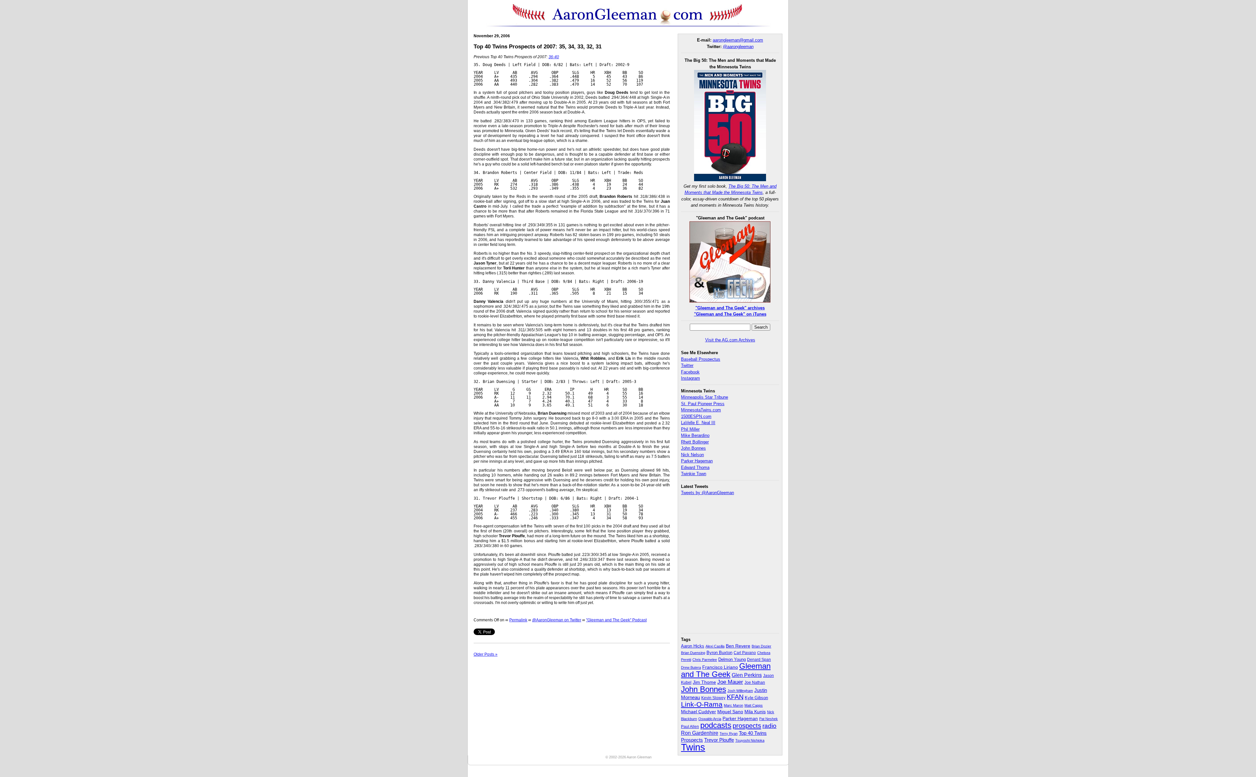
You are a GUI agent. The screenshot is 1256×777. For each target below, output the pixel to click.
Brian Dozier (761, 646)
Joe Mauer (730, 682)
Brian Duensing (693, 653)
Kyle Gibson (756, 697)
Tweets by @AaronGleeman (707, 492)
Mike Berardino (695, 435)
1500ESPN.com (696, 416)
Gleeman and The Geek (726, 670)
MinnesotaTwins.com (701, 409)
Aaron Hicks (692, 646)
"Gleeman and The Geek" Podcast (616, 620)
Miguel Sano (730, 711)
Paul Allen (690, 726)
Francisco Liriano (720, 667)
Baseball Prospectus (700, 359)
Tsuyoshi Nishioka (749, 740)
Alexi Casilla (715, 646)
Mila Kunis (755, 711)
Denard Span (759, 659)
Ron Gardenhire (699, 733)
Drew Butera (691, 667)
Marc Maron (733, 705)
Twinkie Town (693, 473)
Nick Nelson (692, 454)
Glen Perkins (747, 675)
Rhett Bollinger (695, 442)
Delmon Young (732, 659)
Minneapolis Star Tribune (704, 397)
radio (769, 725)
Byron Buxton (719, 652)
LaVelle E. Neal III (698, 422)
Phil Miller (690, 429)
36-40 (554, 57)
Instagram (690, 378)
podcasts (715, 725)
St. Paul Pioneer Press (702, 403)
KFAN (735, 696)
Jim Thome (704, 682)
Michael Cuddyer (698, 711)
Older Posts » (485, 654)
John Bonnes (693, 448)
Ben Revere (738, 646)
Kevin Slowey (713, 698)
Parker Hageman (697, 460)
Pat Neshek (768, 719)
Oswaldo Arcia (709, 719)
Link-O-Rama (702, 704)
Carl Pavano (745, 652)
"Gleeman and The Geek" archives (730, 307)
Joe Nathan (754, 682)
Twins (693, 747)
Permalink (518, 620)
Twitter (687, 365)
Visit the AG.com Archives (730, 339)
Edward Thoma (695, 467)
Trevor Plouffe (719, 740)
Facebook (690, 372)
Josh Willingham (740, 691)
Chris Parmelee (704, 660)
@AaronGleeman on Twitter (556, 620)
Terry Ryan (729, 733)
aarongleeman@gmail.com (738, 40)
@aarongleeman (738, 46)
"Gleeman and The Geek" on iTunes (730, 314)
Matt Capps (753, 705)
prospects (747, 725)
